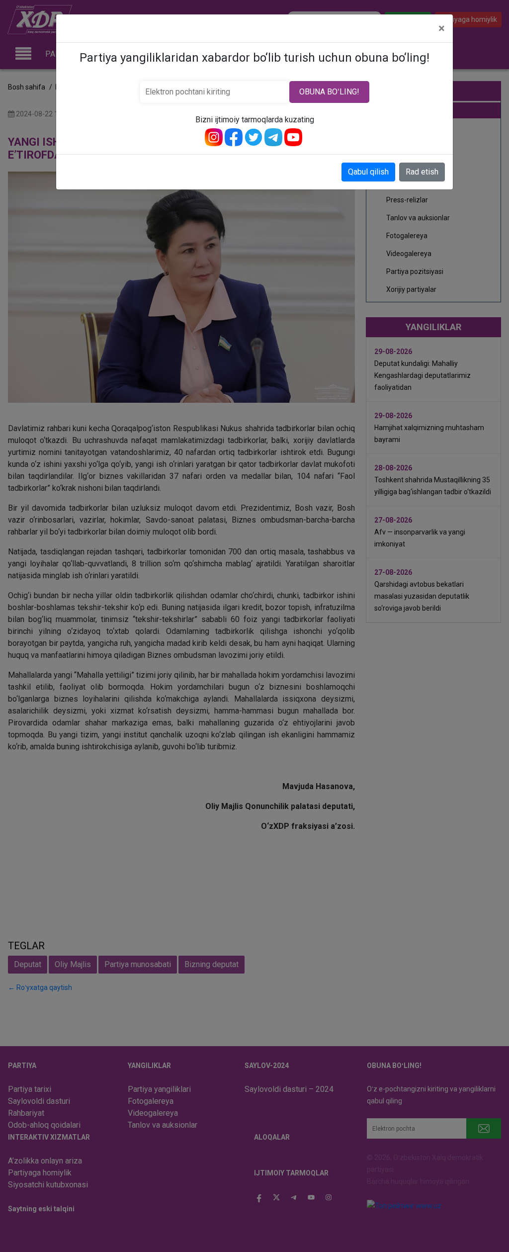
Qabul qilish (368, 172)
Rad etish (422, 172)
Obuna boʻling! (329, 91)
